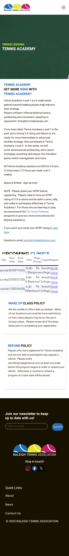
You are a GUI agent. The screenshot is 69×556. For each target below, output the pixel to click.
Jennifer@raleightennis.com (39, 240)
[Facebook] (34, 468)
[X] (41, 468)
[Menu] (63, 7)
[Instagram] (28, 468)
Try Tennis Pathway (37, 212)
